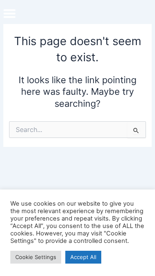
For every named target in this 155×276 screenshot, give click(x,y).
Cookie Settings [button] (35, 257)
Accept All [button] (83, 257)
